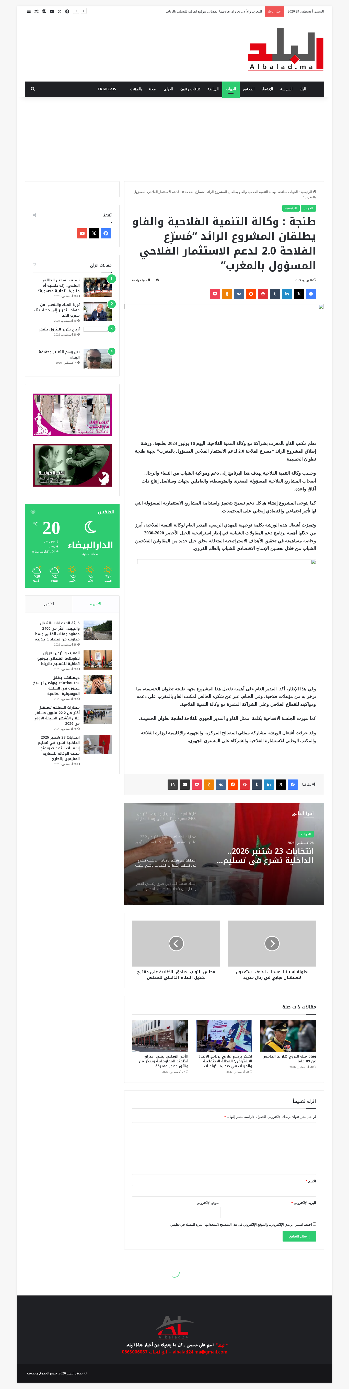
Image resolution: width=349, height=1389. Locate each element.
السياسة (286, 89)
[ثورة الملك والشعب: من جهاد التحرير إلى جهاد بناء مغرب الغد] (98, 311)
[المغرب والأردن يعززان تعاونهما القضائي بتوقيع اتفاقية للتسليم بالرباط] (98, 660)
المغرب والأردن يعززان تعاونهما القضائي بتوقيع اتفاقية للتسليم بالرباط (58, 658)
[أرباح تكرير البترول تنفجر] (98, 336)
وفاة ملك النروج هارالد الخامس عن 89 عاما (289, 1059)
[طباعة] (173, 784)
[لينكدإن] (287, 294)
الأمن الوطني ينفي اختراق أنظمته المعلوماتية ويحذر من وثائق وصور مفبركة (163, 1061)
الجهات (231, 89)
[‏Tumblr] (275, 294)
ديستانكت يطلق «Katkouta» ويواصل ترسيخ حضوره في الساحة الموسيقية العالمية (56, 685)
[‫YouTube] (82, 233)
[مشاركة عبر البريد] (185, 784)
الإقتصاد (267, 89)
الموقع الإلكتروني (208, 1203)
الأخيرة (95, 604)
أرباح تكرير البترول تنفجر (59, 329)
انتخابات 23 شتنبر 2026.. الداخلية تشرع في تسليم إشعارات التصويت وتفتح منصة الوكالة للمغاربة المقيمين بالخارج (59, 748)
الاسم (311, 1181)
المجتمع (248, 89)
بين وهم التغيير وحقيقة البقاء (59, 355)
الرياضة (213, 89)
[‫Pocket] (215, 294)
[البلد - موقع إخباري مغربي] (285, 49)
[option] (224, 854)
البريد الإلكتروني (303, 1203)
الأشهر (48, 604)
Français (107, 89)
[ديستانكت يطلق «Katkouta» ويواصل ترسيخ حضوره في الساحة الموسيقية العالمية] (98, 684)
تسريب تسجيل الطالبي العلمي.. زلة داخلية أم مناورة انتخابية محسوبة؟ (59, 285)
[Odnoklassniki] (227, 294)
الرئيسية (306, 192)
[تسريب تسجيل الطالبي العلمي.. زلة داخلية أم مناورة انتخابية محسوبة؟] (98, 287)
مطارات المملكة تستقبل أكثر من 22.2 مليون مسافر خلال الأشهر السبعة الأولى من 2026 (56, 715)
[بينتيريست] (263, 294)
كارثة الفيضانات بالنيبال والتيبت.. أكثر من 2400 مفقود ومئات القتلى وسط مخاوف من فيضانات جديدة (57, 631)
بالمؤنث (136, 89)
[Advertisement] (174, 138)
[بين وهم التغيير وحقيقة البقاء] (98, 359)
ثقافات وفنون (190, 89)
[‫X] (299, 294)
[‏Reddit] (251, 294)
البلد (303, 89)
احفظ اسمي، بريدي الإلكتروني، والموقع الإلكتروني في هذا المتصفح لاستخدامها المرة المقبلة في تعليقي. (241, 1224)
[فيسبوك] (311, 294)
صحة (152, 89)
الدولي (168, 89)
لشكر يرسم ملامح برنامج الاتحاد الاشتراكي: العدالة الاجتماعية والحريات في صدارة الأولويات (225, 1061)
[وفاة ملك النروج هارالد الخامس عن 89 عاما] (288, 1035)
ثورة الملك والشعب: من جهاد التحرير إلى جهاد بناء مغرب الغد (57, 310)
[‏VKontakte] (239, 294)
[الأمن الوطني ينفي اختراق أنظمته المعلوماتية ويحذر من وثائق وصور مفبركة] (160, 1035)
